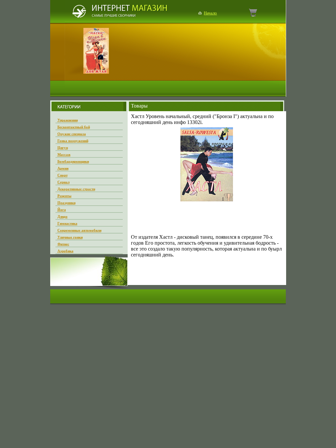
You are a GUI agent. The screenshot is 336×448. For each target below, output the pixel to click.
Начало (210, 12)
